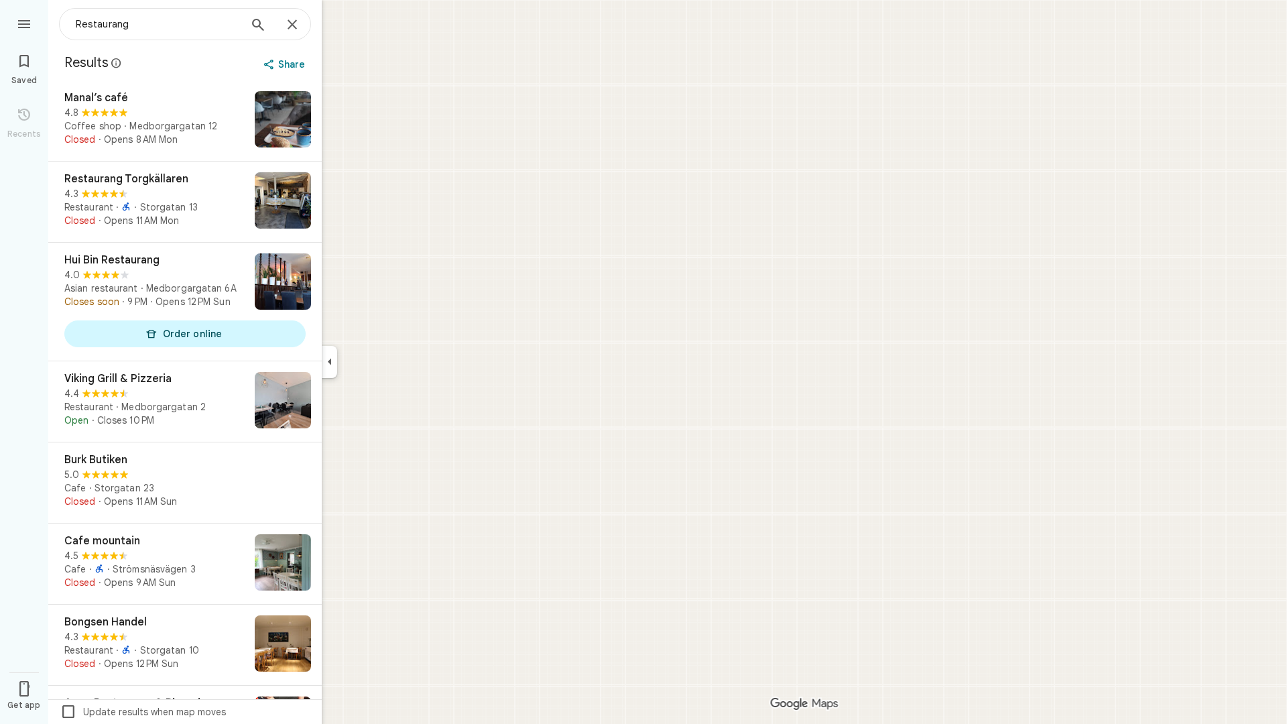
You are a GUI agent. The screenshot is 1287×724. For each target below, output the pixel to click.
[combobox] (157, 24)
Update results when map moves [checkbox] (143, 712)
